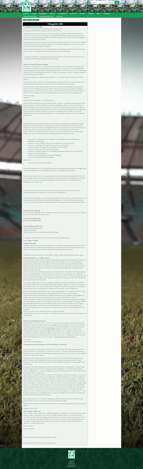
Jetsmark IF (26, 13)
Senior (98, 13)
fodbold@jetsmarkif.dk (72, 466)
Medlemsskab (43, 13)
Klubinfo (82, 13)
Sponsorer (107, 13)
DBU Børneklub (62, 13)
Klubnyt (34, 13)
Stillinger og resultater (46, 16)
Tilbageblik (35, 20)
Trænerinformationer (29, 16)
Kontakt (52, 13)
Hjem (24, 20)
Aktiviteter (73, 13)
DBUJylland (59, 16)
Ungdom (90, 13)
